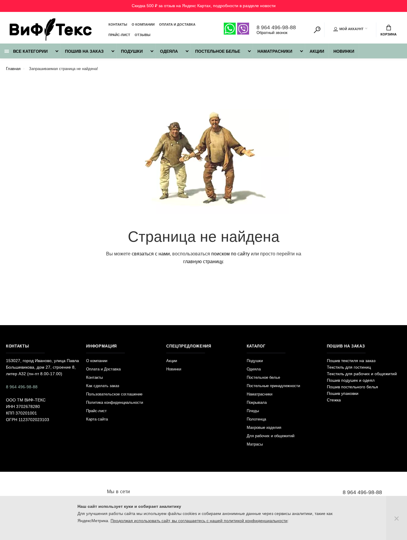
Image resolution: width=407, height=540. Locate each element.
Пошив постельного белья (352, 386)
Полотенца (256, 419)
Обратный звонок (272, 32)
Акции (317, 51)
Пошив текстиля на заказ (351, 360)
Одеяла (169, 51)
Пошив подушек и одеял (351, 380)
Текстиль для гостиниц (349, 367)
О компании (143, 24)
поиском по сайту (230, 253)
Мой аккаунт (351, 29)
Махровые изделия (264, 427)
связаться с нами (151, 253)
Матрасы (255, 444)
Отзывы (142, 35)
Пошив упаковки (342, 393)
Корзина (388, 34)
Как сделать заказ (102, 386)
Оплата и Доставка (177, 24)
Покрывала (257, 402)
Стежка (334, 400)
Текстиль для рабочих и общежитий (362, 373)
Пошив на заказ (84, 51)
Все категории (30, 51)
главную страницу (203, 261)
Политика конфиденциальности (114, 402)
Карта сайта (97, 419)
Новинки (343, 51)
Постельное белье (217, 51)
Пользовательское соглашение (114, 394)
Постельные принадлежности (273, 386)
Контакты (117, 24)
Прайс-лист (119, 35)
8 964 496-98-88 (276, 27)
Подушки (132, 51)
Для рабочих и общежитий (270, 436)
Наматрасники (274, 51)
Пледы (253, 411)
